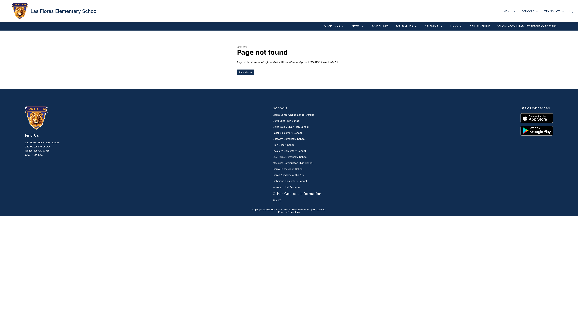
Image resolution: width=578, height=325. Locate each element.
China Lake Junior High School (291, 126)
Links (454, 26)
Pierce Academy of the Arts (289, 174)
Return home (245, 72)
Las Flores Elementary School (290, 156)
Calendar (431, 26)
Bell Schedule (480, 26)
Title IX (277, 200)
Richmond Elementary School (290, 181)
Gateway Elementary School (289, 138)
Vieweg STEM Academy (286, 187)
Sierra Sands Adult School (288, 168)
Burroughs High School (286, 120)
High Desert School (284, 144)
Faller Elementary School (287, 132)
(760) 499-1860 (34, 154)
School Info (379, 26)
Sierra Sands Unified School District (293, 114)
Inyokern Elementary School (289, 150)
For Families (404, 26)
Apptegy (295, 212)
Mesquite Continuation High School (293, 162)
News (355, 26)
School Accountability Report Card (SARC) (527, 26)
